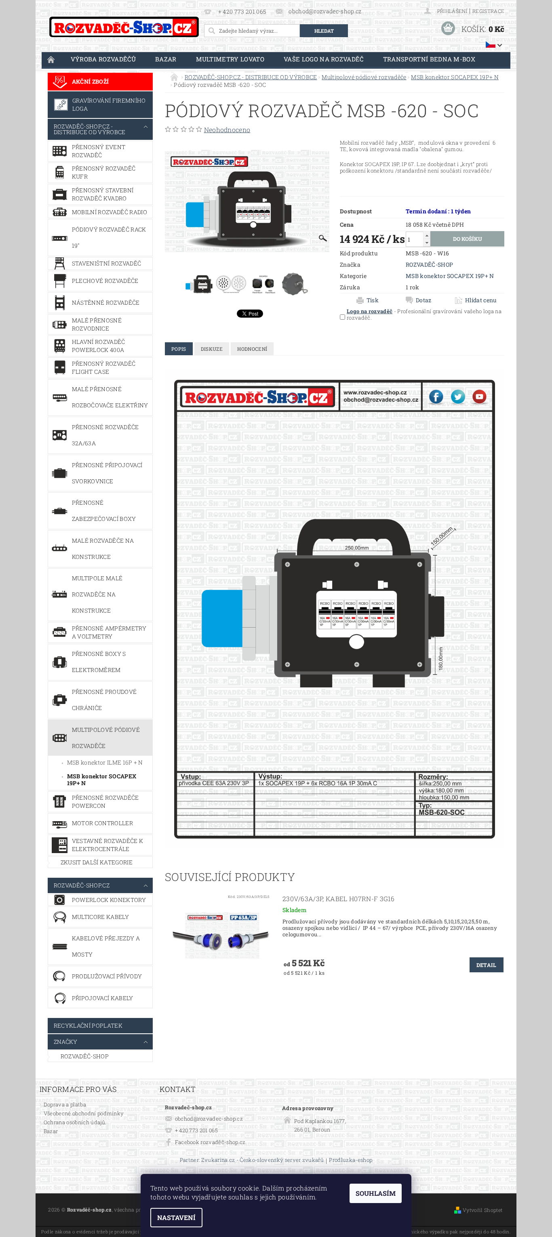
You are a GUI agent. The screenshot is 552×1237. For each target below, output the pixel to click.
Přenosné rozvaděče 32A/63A (105, 435)
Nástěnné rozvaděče (106, 302)
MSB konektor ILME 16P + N (105, 762)
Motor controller (102, 823)
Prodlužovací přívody (107, 976)
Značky (66, 1041)
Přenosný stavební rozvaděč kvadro (102, 194)
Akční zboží (90, 81)
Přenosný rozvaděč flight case (103, 367)
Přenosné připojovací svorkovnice (107, 473)
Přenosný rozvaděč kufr (103, 172)
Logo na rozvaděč (369, 311)
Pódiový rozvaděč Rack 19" (109, 237)
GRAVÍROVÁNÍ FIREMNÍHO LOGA (109, 104)
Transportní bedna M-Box (429, 59)
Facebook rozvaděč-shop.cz (210, 1142)
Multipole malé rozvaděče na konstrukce (97, 594)
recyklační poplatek (88, 1025)
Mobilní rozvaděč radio (109, 212)
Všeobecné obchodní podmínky (84, 1113)
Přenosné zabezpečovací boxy (104, 511)
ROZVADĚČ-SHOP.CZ (82, 885)
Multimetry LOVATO (230, 59)
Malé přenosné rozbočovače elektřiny (110, 397)
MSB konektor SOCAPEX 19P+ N (101, 779)
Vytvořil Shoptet (482, 1210)
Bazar (166, 59)
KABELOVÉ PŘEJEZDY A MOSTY (106, 946)
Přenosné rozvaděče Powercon (105, 801)
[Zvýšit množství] (426, 235)
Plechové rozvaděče (105, 280)
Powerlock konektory (109, 900)
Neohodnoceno (227, 129)
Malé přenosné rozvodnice (97, 324)
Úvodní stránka (51, 59)
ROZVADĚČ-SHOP (85, 1056)
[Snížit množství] (426, 243)
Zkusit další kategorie (97, 862)
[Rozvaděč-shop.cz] (124, 27)
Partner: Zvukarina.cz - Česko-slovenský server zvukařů (252, 1160)
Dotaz (424, 300)
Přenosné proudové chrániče (104, 700)
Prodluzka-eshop (350, 1160)
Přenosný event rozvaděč (98, 151)
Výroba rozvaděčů (103, 59)
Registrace (488, 11)
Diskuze (212, 349)
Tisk (373, 300)
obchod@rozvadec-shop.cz (209, 1118)
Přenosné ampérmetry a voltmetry (109, 632)
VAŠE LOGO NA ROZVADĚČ (324, 59)
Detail (486, 965)
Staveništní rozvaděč (106, 263)
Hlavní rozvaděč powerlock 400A (98, 346)
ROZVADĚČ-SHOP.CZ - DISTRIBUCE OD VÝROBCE (90, 129)
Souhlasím (376, 1193)
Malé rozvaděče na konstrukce (103, 549)
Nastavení (176, 1217)
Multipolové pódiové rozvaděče (106, 738)
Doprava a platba (65, 1104)
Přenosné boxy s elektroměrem (99, 662)
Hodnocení (252, 349)
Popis (178, 349)
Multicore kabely (100, 917)
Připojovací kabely (102, 998)
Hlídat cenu (481, 300)
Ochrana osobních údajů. (75, 1122)
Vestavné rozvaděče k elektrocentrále (107, 845)
